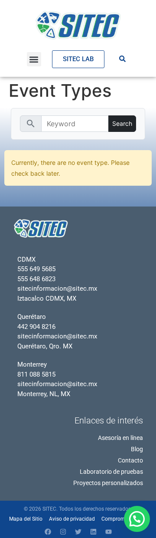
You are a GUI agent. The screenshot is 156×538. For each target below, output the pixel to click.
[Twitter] (78, 531)
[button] (34, 59)
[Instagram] (62, 531)
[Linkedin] (93, 531)
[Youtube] (108, 531)
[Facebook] (47, 531)
